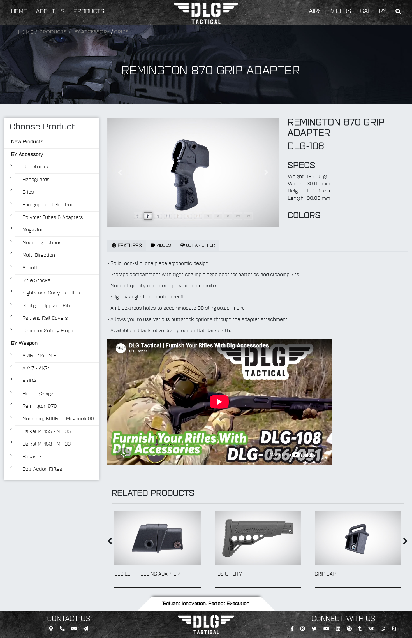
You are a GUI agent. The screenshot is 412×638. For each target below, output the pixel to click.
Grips (121, 31)
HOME (19, 12)
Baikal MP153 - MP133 (46, 444)
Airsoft (30, 268)
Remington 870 (39, 406)
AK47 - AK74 (36, 368)
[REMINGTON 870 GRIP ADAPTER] (193, 172)
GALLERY (373, 11)
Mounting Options (42, 243)
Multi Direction (38, 255)
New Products (27, 142)
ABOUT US (50, 12)
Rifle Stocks (36, 281)
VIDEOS (341, 11)
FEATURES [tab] (129, 246)
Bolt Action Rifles (42, 469)
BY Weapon (24, 343)
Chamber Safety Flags (47, 331)
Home (25, 32)
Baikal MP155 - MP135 (46, 432)
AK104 (29, 381)
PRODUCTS (88, 12)
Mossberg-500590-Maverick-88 (58, 419)
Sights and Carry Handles (51, 293)
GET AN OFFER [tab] (200, 245)
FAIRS (313, 11)
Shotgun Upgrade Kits (47, 306)
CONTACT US (68, 619)
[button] (120, 172)
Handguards (36, 180)
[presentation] (109, 542)
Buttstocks (35, 167)
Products (52, 31)
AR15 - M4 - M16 (39, 356)
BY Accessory (92, 31)
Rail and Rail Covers (45, 318)
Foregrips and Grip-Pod (48, 205)
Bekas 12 (32, 457)
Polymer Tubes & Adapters (52, 217)
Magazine (33, 230)
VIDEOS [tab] (163, 245)
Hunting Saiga (38, 394)
